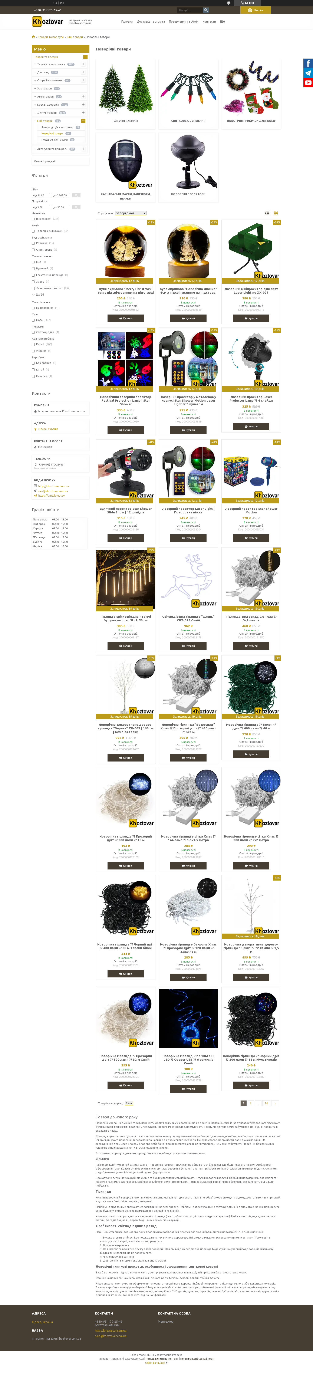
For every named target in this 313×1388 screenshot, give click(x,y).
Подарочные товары (55, 139)
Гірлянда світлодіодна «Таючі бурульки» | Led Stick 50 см (126, 618)
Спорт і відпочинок (49, 80)
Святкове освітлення (188, 120)
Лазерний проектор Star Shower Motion (251, 510)
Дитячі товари (47, 112)
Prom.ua (177, 1355)
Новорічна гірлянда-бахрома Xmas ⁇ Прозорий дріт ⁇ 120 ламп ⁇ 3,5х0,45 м (188, 948)
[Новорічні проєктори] (188, 162)
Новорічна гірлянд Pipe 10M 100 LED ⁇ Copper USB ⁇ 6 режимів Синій (188, 1059)
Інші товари (75, 37)
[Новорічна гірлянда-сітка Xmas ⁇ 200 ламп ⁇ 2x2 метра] (251, 799)
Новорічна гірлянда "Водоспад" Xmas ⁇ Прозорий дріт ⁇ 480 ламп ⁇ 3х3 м (188, 728)
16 (266, 1103)
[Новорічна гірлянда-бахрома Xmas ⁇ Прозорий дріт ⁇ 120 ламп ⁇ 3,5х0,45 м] (188, 907)
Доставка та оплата (151, 21)
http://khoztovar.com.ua (53, 486)
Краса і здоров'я (48, 104)
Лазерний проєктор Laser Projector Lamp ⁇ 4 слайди (251, 398)
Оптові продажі (44, 161)
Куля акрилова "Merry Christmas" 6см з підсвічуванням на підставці (126, 290)
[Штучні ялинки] (125, 88)
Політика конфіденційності (197, 1358)
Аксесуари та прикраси (52, 148)
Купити (127, 318)
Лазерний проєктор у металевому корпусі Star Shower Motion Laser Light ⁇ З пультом (188, 400)
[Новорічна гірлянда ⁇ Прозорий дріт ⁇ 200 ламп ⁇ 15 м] (125, 799)
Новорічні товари (52, 133)
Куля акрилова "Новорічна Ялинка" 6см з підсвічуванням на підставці (188, 290)
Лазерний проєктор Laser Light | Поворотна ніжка (188, 510)
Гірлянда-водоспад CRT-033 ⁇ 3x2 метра (251, 618)
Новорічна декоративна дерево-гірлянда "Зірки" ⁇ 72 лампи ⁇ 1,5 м (251, 948)
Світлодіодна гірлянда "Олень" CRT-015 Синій (188, 618)
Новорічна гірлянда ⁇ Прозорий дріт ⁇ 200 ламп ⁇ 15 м (125, 838)
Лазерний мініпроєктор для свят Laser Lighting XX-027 (251, 290)
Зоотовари (44, 88)
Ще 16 (40, 294)
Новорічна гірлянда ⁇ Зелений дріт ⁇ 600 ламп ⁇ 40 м (251, 726)
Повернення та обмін (183, 21)
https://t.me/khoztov (51, 495)
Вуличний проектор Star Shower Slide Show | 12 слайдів (126, 510)
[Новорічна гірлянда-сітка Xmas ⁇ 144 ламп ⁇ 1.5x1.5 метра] (188, 799)
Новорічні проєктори (188, 194)
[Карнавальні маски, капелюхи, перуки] (125, 162)
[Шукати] (206, 10)
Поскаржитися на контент (162, 1358)
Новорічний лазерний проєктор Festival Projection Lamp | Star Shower (125, 400)
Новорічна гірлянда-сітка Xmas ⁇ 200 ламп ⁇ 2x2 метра (251, 838)
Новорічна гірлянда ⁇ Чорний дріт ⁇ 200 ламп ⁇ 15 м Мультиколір (251, 1057)
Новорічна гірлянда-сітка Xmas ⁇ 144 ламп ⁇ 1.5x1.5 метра (188, 838)
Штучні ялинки (126, 120)
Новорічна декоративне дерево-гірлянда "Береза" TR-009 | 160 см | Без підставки (126, 728)
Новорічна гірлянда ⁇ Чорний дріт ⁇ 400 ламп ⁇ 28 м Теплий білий (125, 946)
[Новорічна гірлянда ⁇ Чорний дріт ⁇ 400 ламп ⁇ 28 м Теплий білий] (125, 907)
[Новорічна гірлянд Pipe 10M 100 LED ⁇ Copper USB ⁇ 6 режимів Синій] (188, 1019)
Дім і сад (43, 72)
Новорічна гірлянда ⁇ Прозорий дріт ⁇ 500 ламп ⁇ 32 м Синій (125, 1057)
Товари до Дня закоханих (57, 127)
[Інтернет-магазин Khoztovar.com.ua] (48, 21)
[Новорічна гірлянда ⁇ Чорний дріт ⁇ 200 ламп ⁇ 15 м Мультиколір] (251, 1019)
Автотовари (45, 96)
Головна (127, 21)
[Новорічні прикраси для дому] (251, 88)
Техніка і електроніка (51, 64)
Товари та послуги (51, 37)
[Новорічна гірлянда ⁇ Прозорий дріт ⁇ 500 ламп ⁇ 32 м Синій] (125, 1019)
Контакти (209, 21)
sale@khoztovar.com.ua (53, 491)
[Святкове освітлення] (188, 88)
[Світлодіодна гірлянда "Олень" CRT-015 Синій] (188, 579)
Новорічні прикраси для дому (251, 120)
